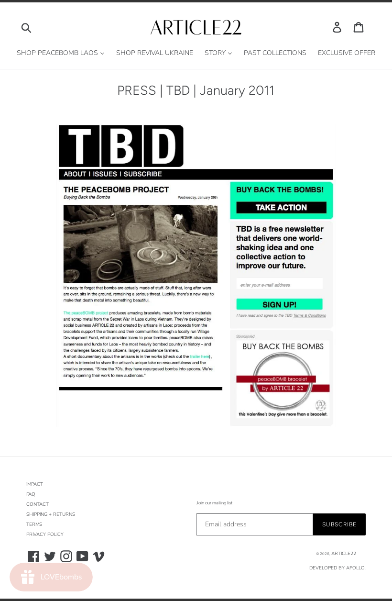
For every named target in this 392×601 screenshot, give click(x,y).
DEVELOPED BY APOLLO (337, 568)
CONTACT (37, 504)
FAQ (30, 494)
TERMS (34, 524)
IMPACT (34, 484)
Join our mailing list (214, 502)
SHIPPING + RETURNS (50, 514)
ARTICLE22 (343, 553)
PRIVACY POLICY (45, 534)
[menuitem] (60, 53)
